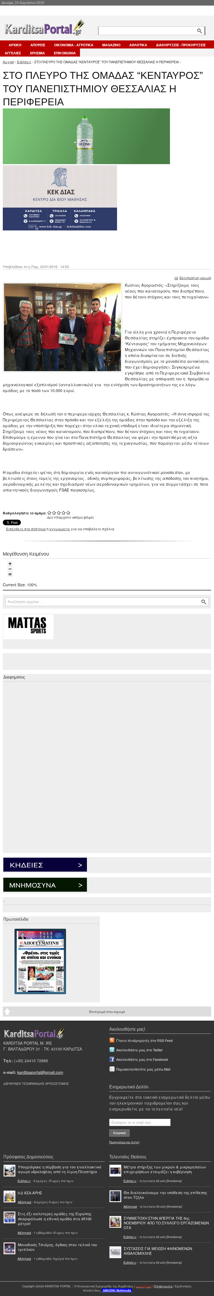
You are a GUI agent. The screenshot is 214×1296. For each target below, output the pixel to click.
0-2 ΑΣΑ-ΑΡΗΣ (30, 1192)
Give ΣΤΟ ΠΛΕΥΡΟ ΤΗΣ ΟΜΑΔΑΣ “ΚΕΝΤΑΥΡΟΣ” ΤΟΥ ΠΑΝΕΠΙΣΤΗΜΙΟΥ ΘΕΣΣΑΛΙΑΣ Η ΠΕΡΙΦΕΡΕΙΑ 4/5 (63, 512)
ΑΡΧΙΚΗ (15, 44)
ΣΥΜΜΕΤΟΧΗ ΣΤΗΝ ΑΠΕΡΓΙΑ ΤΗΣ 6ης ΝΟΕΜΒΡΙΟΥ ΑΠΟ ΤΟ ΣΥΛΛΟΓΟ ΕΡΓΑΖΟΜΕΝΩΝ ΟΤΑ (166, 1222)
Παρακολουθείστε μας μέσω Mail (143, 1069)
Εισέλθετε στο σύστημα (26, 528)
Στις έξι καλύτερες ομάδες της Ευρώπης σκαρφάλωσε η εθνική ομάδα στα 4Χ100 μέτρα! (54, 1218)
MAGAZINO (111, 44)
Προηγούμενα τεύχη (124, 1142)
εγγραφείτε (59, 528)
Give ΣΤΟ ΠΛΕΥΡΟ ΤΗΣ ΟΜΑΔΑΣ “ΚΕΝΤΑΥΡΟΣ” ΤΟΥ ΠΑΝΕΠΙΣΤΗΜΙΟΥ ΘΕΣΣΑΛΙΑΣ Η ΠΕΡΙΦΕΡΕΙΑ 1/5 (49, 512)
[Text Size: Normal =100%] (10, 574)
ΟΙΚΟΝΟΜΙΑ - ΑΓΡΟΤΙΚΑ (73, 44)
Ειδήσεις (24, 61)
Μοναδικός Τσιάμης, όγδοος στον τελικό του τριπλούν (57, 1247)
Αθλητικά (24, 1202)
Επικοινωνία (163, 1286)
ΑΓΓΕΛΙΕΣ (13, 52)
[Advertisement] (102, 247)
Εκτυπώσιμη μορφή (195, 277)
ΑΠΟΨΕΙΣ (37, 44)
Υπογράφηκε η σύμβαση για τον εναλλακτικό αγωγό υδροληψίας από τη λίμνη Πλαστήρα (59, 1169)
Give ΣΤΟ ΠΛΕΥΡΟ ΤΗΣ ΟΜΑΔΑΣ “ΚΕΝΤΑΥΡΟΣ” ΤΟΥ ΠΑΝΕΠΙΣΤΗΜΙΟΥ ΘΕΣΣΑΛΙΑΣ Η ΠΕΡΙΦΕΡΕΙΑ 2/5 (54, 512)
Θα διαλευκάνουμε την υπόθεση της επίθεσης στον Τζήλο (165, 1195)
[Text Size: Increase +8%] (10, 563)
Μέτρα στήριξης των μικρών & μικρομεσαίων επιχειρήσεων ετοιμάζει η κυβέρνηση (165, 1169)
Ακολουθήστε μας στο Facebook (142, 1059)
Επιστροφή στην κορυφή (107, 1011)
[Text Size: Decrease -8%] (10, 569)
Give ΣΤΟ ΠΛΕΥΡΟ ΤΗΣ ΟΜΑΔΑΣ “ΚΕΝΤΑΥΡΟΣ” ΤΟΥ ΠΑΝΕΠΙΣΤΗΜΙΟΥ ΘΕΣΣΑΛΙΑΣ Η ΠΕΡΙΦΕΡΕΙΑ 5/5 (68, 512)
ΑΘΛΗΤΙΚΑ (138, 44)
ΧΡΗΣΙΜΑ (37, 52)
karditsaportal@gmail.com (40, 1072)
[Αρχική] (44, 26)
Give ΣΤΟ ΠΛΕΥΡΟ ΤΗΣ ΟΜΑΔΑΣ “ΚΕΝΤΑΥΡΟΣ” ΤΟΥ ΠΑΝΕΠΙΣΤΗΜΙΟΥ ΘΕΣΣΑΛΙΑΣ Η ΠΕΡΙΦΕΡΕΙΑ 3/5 (59, 512)
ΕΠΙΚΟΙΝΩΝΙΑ (65, 52)
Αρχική (8, 61)
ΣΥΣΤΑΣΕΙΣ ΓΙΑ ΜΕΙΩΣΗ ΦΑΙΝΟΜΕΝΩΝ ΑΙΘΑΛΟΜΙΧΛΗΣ (158, 1251)
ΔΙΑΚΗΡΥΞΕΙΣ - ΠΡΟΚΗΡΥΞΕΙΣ (181, 44)
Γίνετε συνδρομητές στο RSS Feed (144, 1040)
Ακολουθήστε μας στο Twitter (139, 1049)
